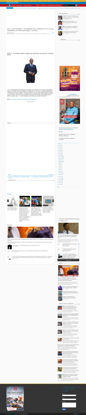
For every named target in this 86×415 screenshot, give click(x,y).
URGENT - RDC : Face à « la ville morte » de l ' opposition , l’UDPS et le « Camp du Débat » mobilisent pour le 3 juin (71, 17)
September (60, 161)
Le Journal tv (43, 5)
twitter (67, 1)
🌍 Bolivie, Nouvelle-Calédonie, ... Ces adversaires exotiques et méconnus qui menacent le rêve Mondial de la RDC (70, 22)
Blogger (78, 413)
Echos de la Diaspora (29, 5)
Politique (13, 5)
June (59, 166)
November (60, 158)
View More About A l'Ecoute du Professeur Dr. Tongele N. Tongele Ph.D (68, 260)
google (70, 1)
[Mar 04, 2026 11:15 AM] (26, 8)
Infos (19, 5)
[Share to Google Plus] (17, 206)
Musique (37, 5)
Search (76, 5)
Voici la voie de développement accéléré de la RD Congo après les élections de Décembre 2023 (67, 236)
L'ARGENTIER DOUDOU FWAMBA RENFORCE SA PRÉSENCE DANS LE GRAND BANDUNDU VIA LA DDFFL (70, 315)
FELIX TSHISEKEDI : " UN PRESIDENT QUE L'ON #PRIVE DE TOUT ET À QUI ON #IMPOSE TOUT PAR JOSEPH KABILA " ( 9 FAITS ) (29, 33)
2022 (60, 150)
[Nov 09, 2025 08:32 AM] (71, 8)
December (60, 156)
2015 (60, 181)
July (59, 164)
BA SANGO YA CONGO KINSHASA (12, 2)
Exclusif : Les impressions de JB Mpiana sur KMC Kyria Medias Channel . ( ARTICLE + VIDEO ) (70, 287)
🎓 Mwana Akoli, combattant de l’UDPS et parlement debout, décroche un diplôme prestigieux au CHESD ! (70, 375)
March (59, 171)
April (59, 169)
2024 (60, 147)
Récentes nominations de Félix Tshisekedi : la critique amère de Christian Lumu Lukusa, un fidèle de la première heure (70, 352)
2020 (60, 153)
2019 (60, 155)
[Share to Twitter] (16, 206)
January (59, 174)
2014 (60, 182)
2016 (60, 179)
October (59, 159)
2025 (60, 145)
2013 (60, 184)
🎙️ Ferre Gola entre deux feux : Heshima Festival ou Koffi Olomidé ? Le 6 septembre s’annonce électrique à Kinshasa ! (67, 279)
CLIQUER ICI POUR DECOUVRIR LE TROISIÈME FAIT (24, 99)
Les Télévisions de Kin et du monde (54, 5)
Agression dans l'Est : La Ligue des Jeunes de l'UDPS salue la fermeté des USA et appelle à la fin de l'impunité (48, 8)
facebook (69, 1)
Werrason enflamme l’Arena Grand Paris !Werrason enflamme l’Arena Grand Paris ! (27, 256)
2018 (60, 176)
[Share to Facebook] (14, 206)
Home (10, 5)
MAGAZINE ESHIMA (73, 94)
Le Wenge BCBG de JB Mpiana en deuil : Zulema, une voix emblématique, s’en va (26, 250)
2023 (60, 148)
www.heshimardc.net (68, 129)
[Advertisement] (30, 19)
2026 (60, 143)
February (60, 172)
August (59, 163)
